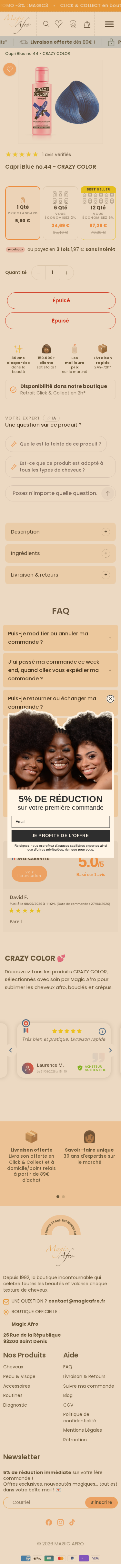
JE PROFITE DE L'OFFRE (60, 835)
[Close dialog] (110, 698)
